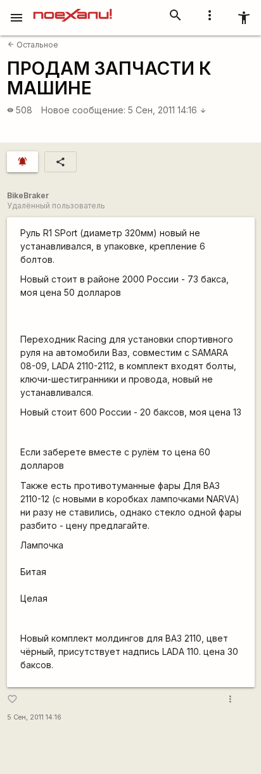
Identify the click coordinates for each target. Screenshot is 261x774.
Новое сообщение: (83, 110)
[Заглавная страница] (72, 9)
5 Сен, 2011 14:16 (167, 110)
